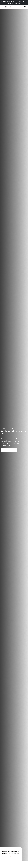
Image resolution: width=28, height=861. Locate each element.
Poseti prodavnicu (9, 450)
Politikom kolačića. (7, 857)
